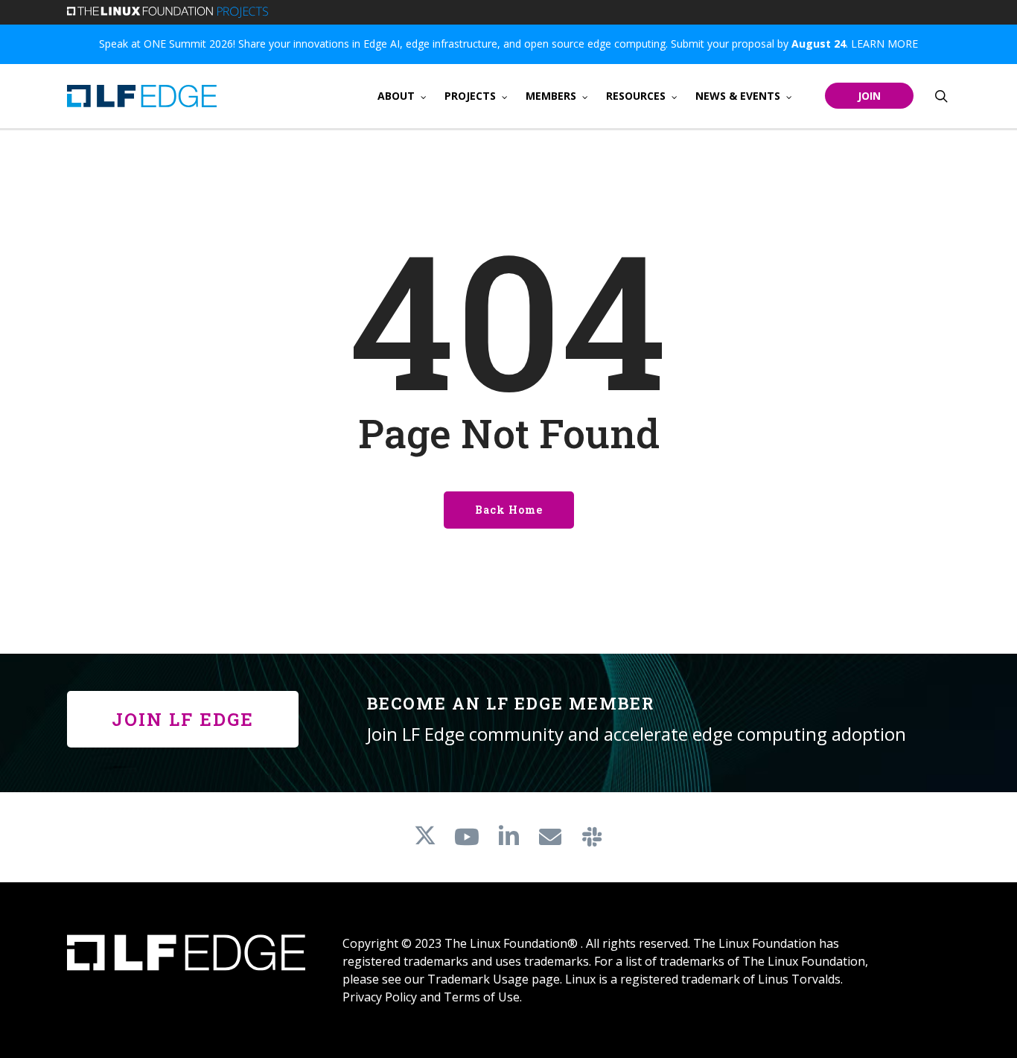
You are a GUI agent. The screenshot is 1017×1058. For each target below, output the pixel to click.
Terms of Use (482, 997)
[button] (183, 719)
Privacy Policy (379, 997)
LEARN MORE (884, 43)
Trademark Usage (478, 979)
